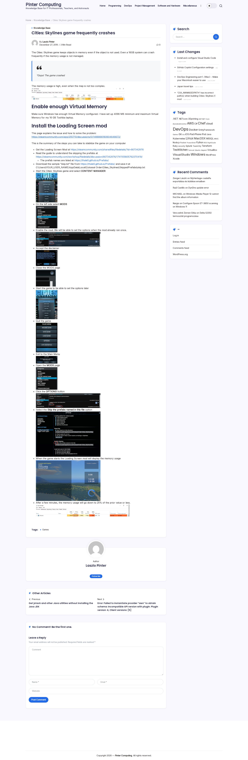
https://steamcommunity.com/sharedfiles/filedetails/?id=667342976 (107, 149)
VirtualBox (212, 150)
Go (183, 134)
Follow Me (96, 576)
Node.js (176, 142)
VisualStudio (181, 154)
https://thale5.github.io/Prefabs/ (91, 160)
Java (209, 134)
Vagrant (204, 150)
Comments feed (181, 248)
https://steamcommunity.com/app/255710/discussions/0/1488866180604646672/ (76, 136)
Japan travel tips (185, 86)
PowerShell (191, 143)
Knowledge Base (42, 20)
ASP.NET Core (204, 119)
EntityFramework (207, 130)
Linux (189, 138)
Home (28, 20)
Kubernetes (179, 138)
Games (45, 529)
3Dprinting (193, 118)
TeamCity (197, 146)
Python (199, 142)
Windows (198, 154)
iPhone (197, 134)
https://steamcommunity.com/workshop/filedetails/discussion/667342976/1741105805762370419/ (89, 156)
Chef (202, 123)
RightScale (212, 143)
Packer (183, 143)
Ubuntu (197, 150)
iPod (204, 134)
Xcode (176, 158)
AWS (190, 123)
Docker (193, 129)
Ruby (175, 146)
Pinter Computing (43, 4)
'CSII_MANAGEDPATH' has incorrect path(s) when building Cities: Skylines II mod (196, 95)
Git (180, 134)
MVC (216, 139)
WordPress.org (180, 254)
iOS (187, 134)
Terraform (207, 146)
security (181, 146)
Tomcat (191, 150)
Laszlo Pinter (48, 41)
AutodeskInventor (180, 124)
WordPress (211, 155)
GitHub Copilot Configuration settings (195, 67)
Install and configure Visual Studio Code (196, 58)
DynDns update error (198, 187)
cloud (209, 123)
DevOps (180, 129)
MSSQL (210, 138)
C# (195, 123)
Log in (176, 235)
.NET (175, 118)
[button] (212, 5)
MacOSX (200, 138)
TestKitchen (180, 149)
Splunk (189, 146)
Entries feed (179, 241)
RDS (205, 143)
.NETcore (183, 119)
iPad (191, 134)
